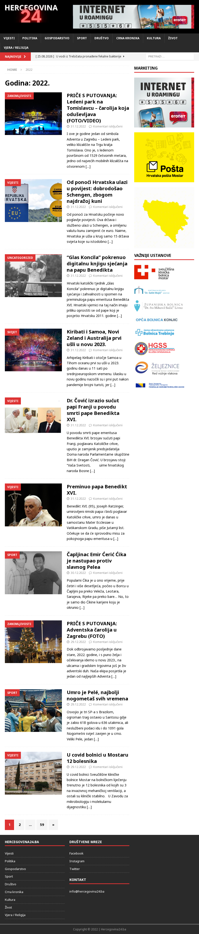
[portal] (133, 17)
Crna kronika (127, 38)
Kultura (154, 38)
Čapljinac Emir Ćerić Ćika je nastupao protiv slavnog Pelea (96, 560)
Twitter (74, 869)
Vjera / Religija (16, 48)
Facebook (76, 853)
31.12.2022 (78, 126)
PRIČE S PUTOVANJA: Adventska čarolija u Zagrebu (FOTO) (92, 629)
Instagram (76, 861)
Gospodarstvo (57, 38)
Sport (82, 38)
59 (42, 824)
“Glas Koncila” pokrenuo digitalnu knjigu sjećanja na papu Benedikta (97, 263)
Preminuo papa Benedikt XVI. (97, 489)
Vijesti (9, 38)
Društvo (101, 38)
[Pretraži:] (170, 56)
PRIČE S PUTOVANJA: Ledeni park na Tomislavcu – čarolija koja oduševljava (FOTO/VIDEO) (98, 108)
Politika (29, 38)
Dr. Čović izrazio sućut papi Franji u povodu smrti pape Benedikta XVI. (93, 410)
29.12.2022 (78, 642)
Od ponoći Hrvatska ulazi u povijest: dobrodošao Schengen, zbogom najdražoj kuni (97, 191)
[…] (88, 166)
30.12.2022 (78, 572)
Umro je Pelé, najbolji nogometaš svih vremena (97, 695)
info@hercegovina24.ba (86, 891)
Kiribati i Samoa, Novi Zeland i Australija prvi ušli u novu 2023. (94, 338)
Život (173, 38)
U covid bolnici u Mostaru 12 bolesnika (97, 758)
